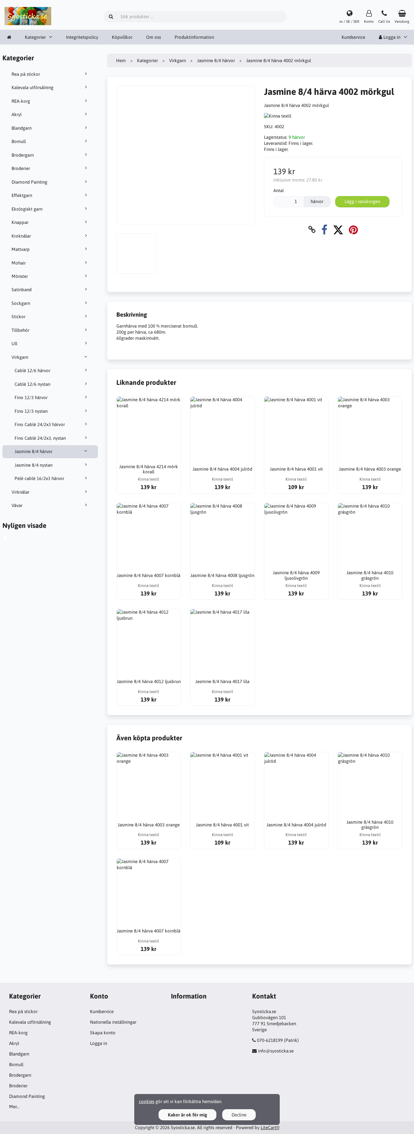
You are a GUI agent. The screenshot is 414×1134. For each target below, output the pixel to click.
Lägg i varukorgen (362, 201)
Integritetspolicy (82, 37)
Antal (278, 190)
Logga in (98, 1043)
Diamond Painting (29, 182)
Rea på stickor (26, 74)
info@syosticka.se (276, 1050)
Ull (14, 343)
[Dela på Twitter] (338, 229)
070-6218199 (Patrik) (278, 1040)
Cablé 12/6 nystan (32, 384)
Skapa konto (102, 1032)
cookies (146, 1101)
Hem (121, 60)
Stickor (18, 316)
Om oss (153, 37)
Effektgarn (22, 195)
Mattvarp (21, 249)
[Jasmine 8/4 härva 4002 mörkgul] (10, 538)
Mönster (20, 276)
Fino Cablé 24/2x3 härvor (40, 424)
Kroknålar (21, 235)
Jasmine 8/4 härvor (33, 451)
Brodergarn (23, 155)
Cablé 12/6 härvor (32, 370)
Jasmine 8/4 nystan (33, 465)
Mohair (19, 262)
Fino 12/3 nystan (31, 411)
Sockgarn (21, 303)
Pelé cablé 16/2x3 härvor (39, 478)
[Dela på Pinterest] (353, 229)
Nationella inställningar (113, 1022)
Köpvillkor (122, 37)
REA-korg (21, 101)
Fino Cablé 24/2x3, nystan (40, 438)
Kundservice (353, 37)
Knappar (20, 222)
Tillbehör (20, 330)
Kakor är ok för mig (187, 1114)
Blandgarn (22, 128)
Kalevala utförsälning (32, 87)
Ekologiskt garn (27, 209)
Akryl (17, 114)
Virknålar (20, 492)
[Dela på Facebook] (324, 229)
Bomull (19, 141)
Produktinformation (194, 37)
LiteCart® (270, 1127)
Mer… (14, 1106)
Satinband (22, 289)
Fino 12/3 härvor (31, 397)
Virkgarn (20, 357)
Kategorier (35, 37)
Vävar (17, 505)
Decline (239, 1114)
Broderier (21, 168)
